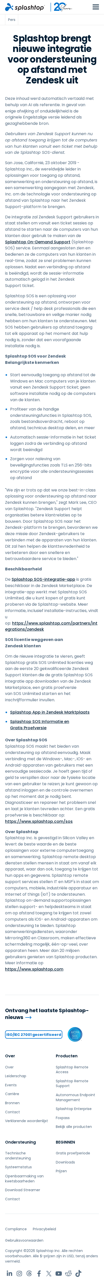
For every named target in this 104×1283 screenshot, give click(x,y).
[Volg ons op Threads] (29, 1273)
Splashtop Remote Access (72, 1070)
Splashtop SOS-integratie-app (43, 579)
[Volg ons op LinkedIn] (9, 1273)
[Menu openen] (96, 7)
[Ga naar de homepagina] (25, 7)
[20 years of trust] (59, 7)
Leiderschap (15, 1075)
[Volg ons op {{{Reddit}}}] (68, 1273)
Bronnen (12, 1102)
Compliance (16, 1229)
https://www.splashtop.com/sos (39, 821)
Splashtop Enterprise (74, 1108)
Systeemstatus (18, 1167)
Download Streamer (22, 1189)
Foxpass (63, 1117)
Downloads (65, 1162)
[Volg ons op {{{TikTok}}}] (78, 1273)
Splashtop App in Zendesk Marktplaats (50, 712)
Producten (66, 1056)
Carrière (12, 1093)
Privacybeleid (44, 1229)
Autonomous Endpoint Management (75, 1097)
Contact (12, 1112)
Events (11, 1085)
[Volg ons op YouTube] (58, 1273)
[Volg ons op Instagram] (19, 1273)
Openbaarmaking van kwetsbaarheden (24, 1179)
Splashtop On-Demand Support (37, 242)
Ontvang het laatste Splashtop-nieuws (47, 1013)
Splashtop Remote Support (72, 1083)
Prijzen (61, 1171)
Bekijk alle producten (74, 1126)
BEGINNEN (65, 1142)
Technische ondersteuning (18, 1156)
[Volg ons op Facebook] (39, 1273)
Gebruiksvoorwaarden (24, 1240)
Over (10, 1056)
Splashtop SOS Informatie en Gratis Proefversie (39, 725)
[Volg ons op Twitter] (48, 1273)
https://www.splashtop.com (34, 969)
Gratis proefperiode (73, 1153)
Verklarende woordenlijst (26, 1120)
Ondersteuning (20, 1142)
